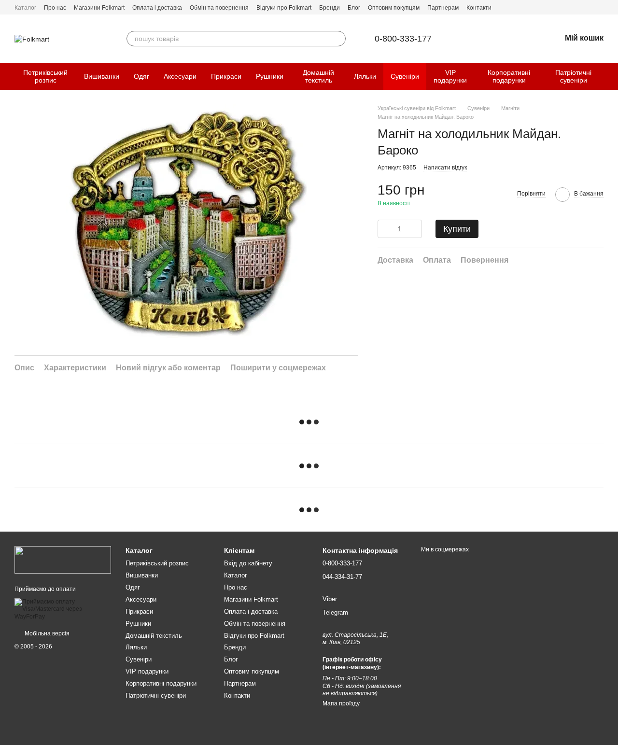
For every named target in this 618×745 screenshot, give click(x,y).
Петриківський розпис (45, 76)
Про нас (55, 7)
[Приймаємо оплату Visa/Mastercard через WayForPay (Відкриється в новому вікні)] (62, 608)
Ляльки (365, 76)
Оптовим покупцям (394, 7)
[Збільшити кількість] (414, 229)
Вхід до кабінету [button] (248, 563)
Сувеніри (405, 76)
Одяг (141, 76)
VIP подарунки (450, 76)
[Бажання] (528, 38)
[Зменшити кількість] (385, 229)
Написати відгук (445, 167)
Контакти (479, 7)
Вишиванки (101, 76)
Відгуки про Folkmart (283, 7)
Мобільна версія (46, 633)
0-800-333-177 (403, 38)
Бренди (329, 7)
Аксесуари (180, 76)
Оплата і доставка (157, 7)
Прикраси (226, 76)
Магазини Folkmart (99, 7)
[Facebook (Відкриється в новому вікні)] (588, 7)
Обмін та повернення (219, 7)
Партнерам (443, 7)
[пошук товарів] (338, 38)
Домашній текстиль (318, 76)
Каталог (25, 7)
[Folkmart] (62, 559)
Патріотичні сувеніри (573, 76)
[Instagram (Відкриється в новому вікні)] (600, 7)
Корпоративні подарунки (509, 76)
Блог (354, 7)
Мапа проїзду (341, 703)
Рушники (269, 76)
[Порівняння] (503, 38)
